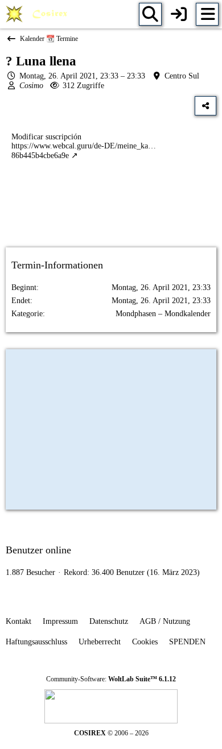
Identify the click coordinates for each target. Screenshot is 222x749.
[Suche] (150, 14)
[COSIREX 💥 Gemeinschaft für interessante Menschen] (38, 14)
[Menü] (207, 14)
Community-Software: (111, 679)
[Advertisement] (111, 214)
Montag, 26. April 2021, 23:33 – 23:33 (82, 76)
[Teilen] (205, 105)
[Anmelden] (178, 14)
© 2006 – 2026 (111, 733)
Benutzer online (38, 550)
